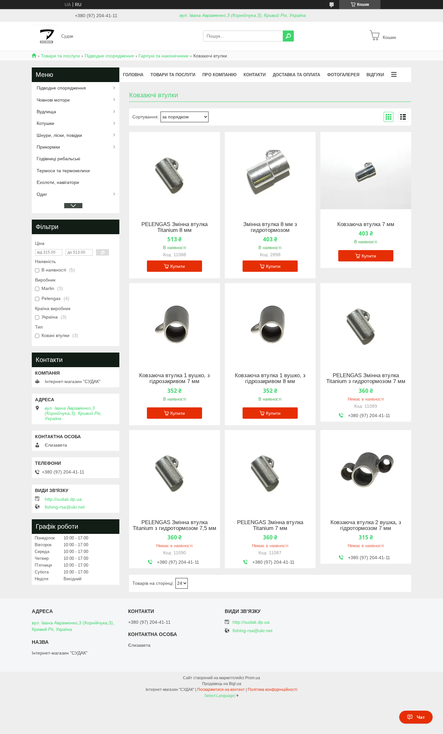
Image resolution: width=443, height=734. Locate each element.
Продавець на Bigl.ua (221, 683)
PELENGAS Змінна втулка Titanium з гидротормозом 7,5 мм (174, 525)
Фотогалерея (343, 74)
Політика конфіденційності (272, 689)
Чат (421, 717)
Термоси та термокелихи (63, 170)
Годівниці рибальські (58, 158)
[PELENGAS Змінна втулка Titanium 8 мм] (174, 172)
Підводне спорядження (109, 55)
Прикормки (48, 147)
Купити (177, 266)
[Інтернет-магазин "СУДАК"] (44, 35)
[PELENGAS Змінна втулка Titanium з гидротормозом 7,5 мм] (174, 470)
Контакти (255, 74)
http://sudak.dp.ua (63, 499)
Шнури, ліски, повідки (59, 135)
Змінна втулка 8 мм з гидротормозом (270, 227)
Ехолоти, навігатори (58, 182)
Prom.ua (252, 678)
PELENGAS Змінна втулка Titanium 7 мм (270, 525)
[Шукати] (288, 36)
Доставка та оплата (296, 74)
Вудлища (46, 111)
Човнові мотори (53, 99)
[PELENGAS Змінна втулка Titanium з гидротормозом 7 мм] (365, 323)
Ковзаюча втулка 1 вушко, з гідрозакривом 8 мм (270, 378)
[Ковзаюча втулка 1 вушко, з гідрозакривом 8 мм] (270, 323)
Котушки (45, 123)
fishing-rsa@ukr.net (65, 507)
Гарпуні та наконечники (163, 55)
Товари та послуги (60, 55)
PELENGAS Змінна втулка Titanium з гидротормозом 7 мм (365, 378)
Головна (133, 74)
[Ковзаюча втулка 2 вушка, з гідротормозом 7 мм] (365, 470)
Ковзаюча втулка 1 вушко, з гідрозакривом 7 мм (174, 378)
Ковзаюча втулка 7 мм (365, 224)
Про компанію (219, 74)
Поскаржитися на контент (221, 689)
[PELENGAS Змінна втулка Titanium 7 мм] (270, 470)
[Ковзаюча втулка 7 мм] (365, 172)
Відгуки (375, 74)
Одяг (42, 194)
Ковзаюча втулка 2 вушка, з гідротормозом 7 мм (365, 525)
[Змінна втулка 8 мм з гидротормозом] (270, 172)
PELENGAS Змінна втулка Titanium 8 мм (174, 227)
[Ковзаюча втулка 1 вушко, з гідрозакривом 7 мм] (174, 323)
